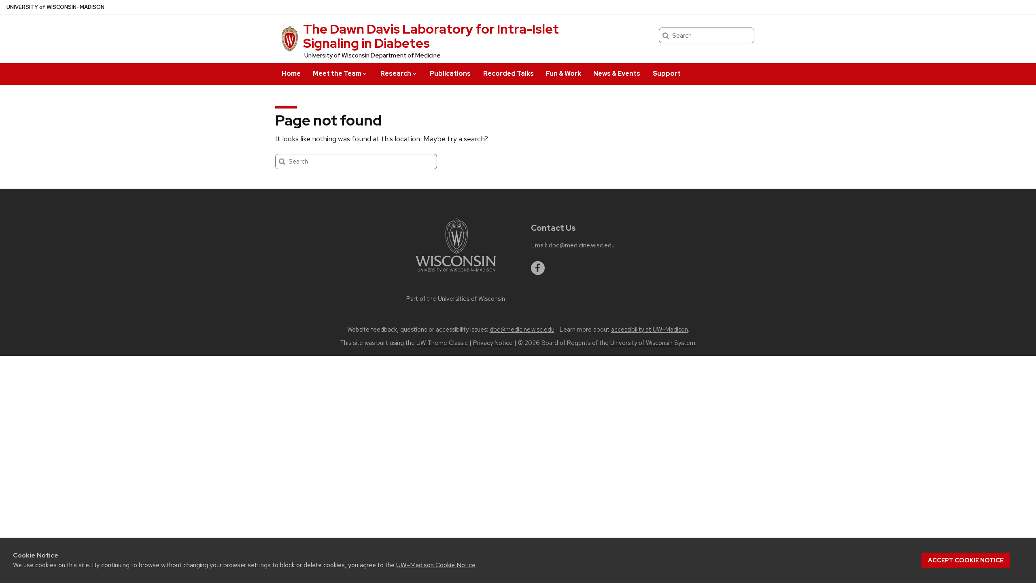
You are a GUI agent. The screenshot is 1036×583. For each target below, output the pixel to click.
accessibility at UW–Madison (649, 330)
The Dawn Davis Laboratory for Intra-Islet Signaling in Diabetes (431, 36)
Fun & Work (563, 73)
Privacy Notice (493, 343)
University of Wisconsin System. (653, 343)
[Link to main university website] (455, 273)
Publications (450, 73)
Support (667, 73)
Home (291, 73)
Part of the (455, 299)
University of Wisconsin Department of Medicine (372, 55)
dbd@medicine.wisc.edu (582, 245)
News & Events (616, 73)
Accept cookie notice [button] (966, 560)
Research (395, 73)
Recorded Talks (508, 73)
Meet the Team (337, 73)
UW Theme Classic (442, 343)
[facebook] (538, 268)
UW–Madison (55, 7)
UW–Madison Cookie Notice (436, 565)
